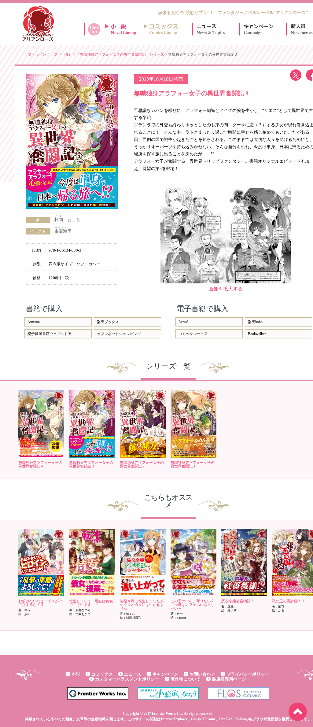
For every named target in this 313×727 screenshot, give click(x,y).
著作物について (186, 679)
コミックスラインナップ (162, 29)
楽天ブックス (108, 322)
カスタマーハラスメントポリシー (127, 679)
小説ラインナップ (123, 29)
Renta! (183, 322)
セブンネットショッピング (119, 334)
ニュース (211, 29)
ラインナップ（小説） (53, 54)
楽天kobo (255, 322)
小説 (76, 674)
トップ (25, 54)
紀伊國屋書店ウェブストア (50, 334)
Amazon (34, 322)
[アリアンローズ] (38, 23)
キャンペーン (258, 29)
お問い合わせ (202, 674)
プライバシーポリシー (247, 674)
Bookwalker (257, 334)
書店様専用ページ (229, 679)
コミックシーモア (193, 334)
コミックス (102, 674)
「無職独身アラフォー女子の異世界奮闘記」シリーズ (120, 54)
